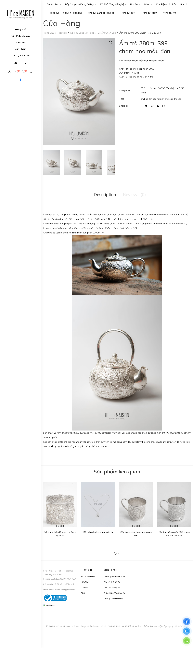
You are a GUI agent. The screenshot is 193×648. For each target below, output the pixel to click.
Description (105, 194)
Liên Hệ (84, 587)
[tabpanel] (60, 510)
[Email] (163, 105)
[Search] (31, 72)
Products (62, 32)
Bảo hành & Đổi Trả (112, 582)
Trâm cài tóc (178, 4)
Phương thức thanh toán (114, 576)
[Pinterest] (158, 105)
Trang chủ (48, 32)
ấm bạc (144, 98)
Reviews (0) (134, 194)
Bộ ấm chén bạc (107, 32)
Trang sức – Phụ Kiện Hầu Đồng (65, 12)
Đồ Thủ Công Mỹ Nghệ (112, 4)
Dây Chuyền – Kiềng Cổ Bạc (79, 4)
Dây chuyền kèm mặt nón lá (98, 532)
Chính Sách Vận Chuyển (114, 593)
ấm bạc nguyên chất (159, 98)
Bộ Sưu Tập (53, 4)
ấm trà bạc (175, 98)
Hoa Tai (134, 4)
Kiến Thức (85, 582)
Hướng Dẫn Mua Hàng (113, 598)
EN (15, 63)
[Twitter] (146, 105)
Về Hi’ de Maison (88, 576)
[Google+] (152, 105)
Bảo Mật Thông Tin (112, 587)
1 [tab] (115, 553)
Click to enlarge (110, 43)
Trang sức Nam (149, 12)
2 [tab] (118, 553)
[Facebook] (141, 105)
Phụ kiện (161, 4)
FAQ (83, 593)
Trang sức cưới (127, 12)
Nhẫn (147, 4)
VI (26, 63)
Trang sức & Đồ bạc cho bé (100, 12)
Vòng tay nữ (169, 12)
